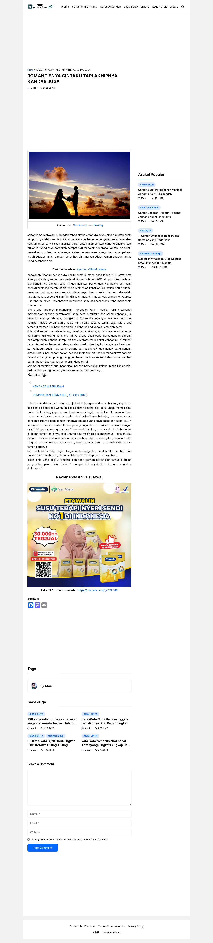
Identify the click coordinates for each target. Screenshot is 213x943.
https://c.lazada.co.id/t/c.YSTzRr (98, 590)
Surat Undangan (110, 6)
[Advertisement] (106, 41)
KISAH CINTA (36, 714)
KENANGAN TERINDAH (48, 386)
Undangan (145, 230)
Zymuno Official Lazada (91, 269)
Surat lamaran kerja (84, 6)
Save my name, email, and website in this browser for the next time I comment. (69, 839)
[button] (183, 6)
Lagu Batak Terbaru (136, 6)
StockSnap (80, 225)
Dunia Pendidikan (149, 207)
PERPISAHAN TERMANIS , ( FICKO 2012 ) (60, 395)
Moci (33, 88)
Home (65, 6)
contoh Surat (147, 184)
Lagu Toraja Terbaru (165, 6)
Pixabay (98, 225)
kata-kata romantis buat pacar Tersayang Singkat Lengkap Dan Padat (105, 745)
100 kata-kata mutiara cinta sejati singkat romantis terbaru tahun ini (52, 723)
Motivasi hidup (55, 736)
